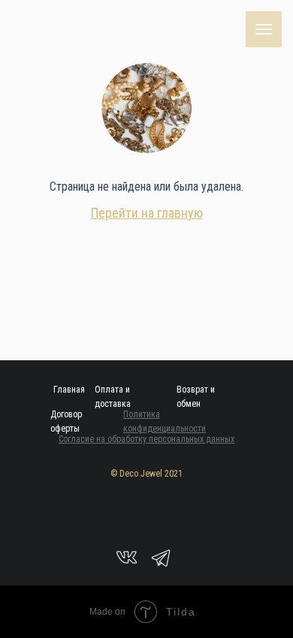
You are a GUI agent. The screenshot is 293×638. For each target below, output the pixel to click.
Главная (69, 389)
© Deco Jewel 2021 (146, 473)
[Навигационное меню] (263, 29)
